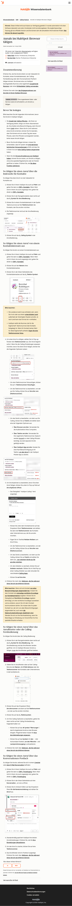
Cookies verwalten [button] (33, 895)
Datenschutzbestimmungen (36, 892)
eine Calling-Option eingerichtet (28, 150)
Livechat (37, 762)
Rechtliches (31, 888)
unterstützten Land (31, 314)
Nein (16, 865)
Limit (12, 128)
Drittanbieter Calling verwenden (27, 86)
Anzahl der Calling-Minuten (18, 121)
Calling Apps (23, 573)
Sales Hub (10, 55)
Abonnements (26, 51)
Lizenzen (10, 63)
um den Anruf (24, 452)
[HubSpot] (2, 2)
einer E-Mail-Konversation (15, 765)
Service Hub (11, 58)
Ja (7, 865)
